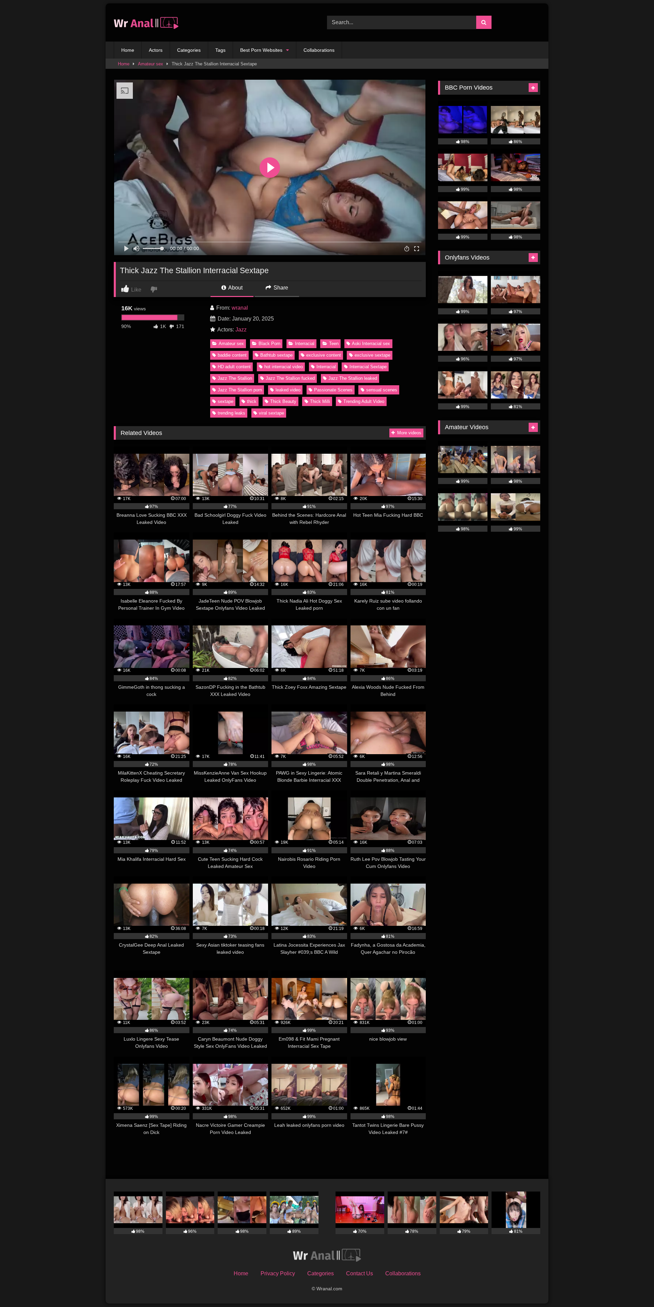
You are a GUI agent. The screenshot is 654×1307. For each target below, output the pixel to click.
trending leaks (231, 413)
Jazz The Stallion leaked (352, 378)
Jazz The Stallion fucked (290, 378)
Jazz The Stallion (235, 378)
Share (280, 288)
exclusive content (323, 355)
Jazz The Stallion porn (240, 389)
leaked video (288, 389)
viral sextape (271, 413)
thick (251, 401)
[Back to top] (632, 1286)
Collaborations (318, 50)
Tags (220, 50)
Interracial (304, 343)
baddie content (232, 355)
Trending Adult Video (363, 401)
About (235, 288)
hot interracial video (283, 366)
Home (127, 50)
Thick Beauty (283, 401)
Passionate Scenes (333, 389)
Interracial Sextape (368, 366)
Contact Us (359, 1273)
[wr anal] (146, 23)
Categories (189, 50)
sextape (225, 401)
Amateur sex (150, 63)
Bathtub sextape (276, 355)
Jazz (241, 329)
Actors (155, 50)
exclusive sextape (372, 355)
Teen (334, 343)
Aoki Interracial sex (371, 343)
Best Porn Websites (261, 50)
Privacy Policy (278, 1273)
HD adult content (234, 366)
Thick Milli (320, 401)
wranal (240, 308)
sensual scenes (381, 389)
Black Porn (269, 343)
